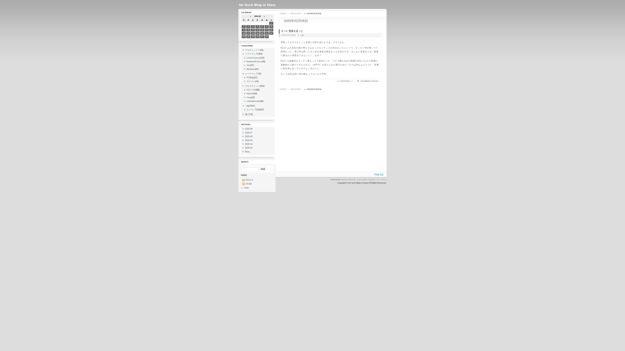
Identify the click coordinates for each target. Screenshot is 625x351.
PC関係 (250, 77)
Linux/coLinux (253, 58)
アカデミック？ (252, 50)
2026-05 (248, 140)
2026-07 (248, 132)
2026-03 (248, 148)
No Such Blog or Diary (257, 5)
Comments (345, 81)
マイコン (251, 81)
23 (244, 37)
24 (248, 37)
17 (248, 33)
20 (262, 33)
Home (283, 13)
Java (249, 97)
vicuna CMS (362, 180)
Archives (296, 13)
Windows (251, 69)
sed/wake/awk (253, 101)
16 (244, 33)
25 (253, 37)
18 (253, 33)
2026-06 (248, 136)
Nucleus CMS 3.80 (348, 180)
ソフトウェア (251, 54)
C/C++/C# (251, 90)
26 (257, 37)
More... (248, 151)
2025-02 (257, 16)
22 (271, 33)
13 (262, 30)
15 (271, 30)
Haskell (250, 93)
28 (267, 37)
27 (262, 37)
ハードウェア (251, 73)
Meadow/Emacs (254, 61)
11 (253, 30)
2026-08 (248, 129)
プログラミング (252, 86)
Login (246, 187)
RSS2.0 (249, 180)
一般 (302, 35)
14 (267, 30)
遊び (247, 114)
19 (257, 33)
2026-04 (248, 144)
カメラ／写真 (253, 109)
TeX (248, 65)
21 (267, 33)
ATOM (249, 184)
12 (257, 30)
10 (248, 30)
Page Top (378, 174)
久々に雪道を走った (292, 31)
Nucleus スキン (374, 180)
